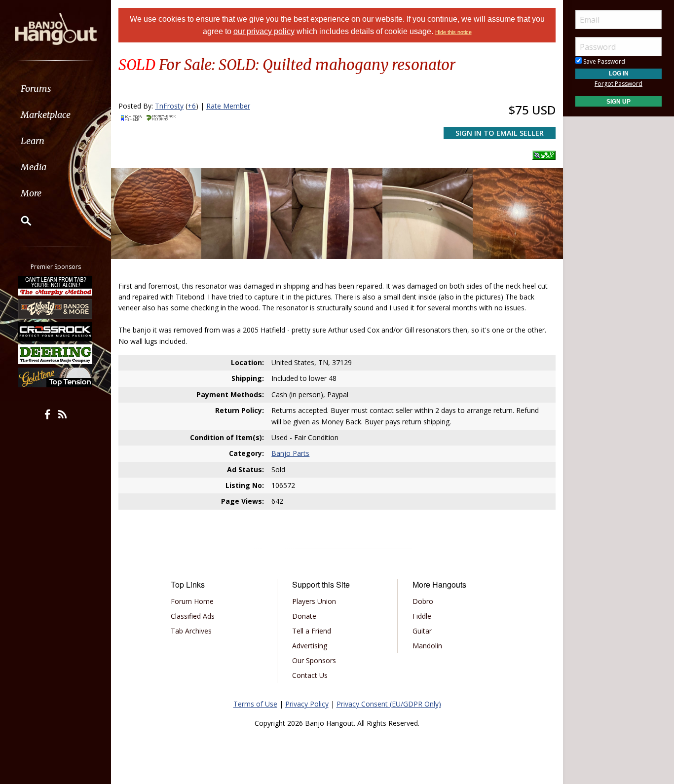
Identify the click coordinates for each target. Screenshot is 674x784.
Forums (36, 88)
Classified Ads (193, 616)
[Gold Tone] (55, 377)
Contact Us (310, 675)
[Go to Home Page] (56, 28)
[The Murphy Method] (55, 285)
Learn (32, 141)
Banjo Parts (290, 453)
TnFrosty (169, 106)
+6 (191, 106)
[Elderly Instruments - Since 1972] (55, 308)
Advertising (309, 645)
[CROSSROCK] (55, 331)
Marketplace (46, 114)
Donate (304, 616)
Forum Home (192, 601)
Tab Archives (191, 630)
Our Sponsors (314, 660)
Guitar (422, 630)
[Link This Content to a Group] (544, 152)
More (31, 193)
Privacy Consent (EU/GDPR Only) (389, 704)
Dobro (422, 601)
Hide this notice (453, 32)
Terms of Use (255, 704)
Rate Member (228, 106)
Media (33, 167)
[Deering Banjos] (55, 354)
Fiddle (421, 616)
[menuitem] (55, 88)
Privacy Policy (307, 704)
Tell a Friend (311, 630)
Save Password (603, 61)
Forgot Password (618, 83)
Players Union (314, 601)
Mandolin (427, 645)
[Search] (19, 220)
